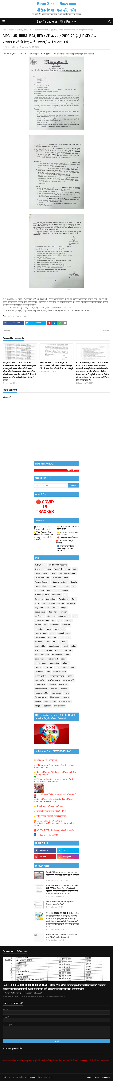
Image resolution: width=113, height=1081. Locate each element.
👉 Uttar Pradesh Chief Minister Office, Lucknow (43, 533)
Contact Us (106, 1077)
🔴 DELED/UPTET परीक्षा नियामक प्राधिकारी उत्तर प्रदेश (54, 830)
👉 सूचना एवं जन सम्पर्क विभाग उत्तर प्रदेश (43, 538)
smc (67, 655)
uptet (73, 667)
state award (39, 659)
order (55, 642)
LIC (61, 586)
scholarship (47, 650)
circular (18, 316)
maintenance (59, 629)
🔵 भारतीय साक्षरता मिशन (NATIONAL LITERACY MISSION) (65, 548)
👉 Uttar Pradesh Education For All (49, 806)
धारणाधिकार (52, 685)
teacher (38, 667)
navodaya (52, 638)
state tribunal (53, 659)
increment (66, 625)
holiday (38, 625)
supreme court (40, 663)
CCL (74, 569)
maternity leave (41, 633)
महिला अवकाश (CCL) (42, 693)
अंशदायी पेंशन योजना (59, 672)
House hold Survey (42, 586)
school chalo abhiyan (63, 650)
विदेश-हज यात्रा (54, 697)
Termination (63, 599)
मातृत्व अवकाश (56, 693)
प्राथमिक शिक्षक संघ (41, 689)
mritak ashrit (40, 638)
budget (63, 608)
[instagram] (68, 856)
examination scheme (62, 616)
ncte (68, 638)
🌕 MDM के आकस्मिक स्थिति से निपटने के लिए (68, 528)
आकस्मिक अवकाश (54, 680)
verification (39, 672)
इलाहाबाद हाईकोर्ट (68, 680)
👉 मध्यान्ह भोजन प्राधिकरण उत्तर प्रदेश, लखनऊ (68, 533)
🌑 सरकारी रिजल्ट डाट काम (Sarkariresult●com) (43, 528)
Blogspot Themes (47, 1077)
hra (45, 625)
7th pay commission (43, 569)
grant (60, 620)
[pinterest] (45, 856)
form (75, 616)
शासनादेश (38, 702)
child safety (52, 612)
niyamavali (39, 642)
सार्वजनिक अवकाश (64, 702)
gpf (53, 620)
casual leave (40, 612)
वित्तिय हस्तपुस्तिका (41, 697)
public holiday (40, 646)
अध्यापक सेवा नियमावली (57, 676)
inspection (39, 629)
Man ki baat (39, 591)
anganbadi (39, 608)
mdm (52, 633)
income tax (54, 625)
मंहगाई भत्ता (54, 689)
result (66, 646)
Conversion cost (41, 573)
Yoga (37, 603)
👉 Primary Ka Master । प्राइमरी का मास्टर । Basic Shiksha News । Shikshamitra (54, 780)
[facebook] (45, 850)
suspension (54, 663)
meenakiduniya (64, 633)
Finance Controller (42, 582)
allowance (71, 603)
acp (43, 603)
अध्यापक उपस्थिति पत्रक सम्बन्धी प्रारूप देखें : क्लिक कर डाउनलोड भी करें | (60, 902)
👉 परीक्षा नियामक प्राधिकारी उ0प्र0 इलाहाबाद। (50, 816)
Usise (11, 30)
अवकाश (70, 676)
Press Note (56, 595)
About (97, 1077)
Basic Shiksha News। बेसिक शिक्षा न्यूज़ (56, 21)
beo (9, 316)
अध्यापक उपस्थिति (40, 676)
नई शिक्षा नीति (63, 685)
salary (73, 646)
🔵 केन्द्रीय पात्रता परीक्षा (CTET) (46, 835)
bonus (55, 608)
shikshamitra (57, 655)
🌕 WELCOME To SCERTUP (45, 760)
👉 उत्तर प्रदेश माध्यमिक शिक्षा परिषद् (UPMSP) (50, 811)
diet (48, 616)
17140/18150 (40, 565)
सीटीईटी (37, 706)
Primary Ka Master (12, 47)
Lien (73, 586)
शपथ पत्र (66, 697)
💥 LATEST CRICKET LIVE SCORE (48, 821)
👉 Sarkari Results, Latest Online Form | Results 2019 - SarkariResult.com (54, 800)
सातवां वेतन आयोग (50, 702)
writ (48, 672)
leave (49, 629)
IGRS (54, 586)
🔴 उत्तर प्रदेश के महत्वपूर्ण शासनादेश (64, 542)
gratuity (68, 620)
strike (63, 659)
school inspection (42, 655)
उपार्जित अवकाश (40, 685)
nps (48, 642)
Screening (39, 599)
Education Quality (42, 578)
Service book (51, 599)
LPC (67, 586)
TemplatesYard (23, 1077)
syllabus (65, 663)
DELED (53, 573)
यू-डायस (66, 693)
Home (5, 30)
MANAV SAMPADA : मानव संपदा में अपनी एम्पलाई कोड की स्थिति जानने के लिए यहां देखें (61, 936)
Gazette (74, 582)
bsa (13, 316)
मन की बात (64, 689)
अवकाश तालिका (40, 680)
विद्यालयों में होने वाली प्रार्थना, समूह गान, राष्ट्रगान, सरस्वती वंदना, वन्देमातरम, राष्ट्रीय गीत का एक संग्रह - (62, 875)
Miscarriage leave (42, 595)
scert (37, 650)
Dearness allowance (67, 573)
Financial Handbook (60, 582)
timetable (48, 667)
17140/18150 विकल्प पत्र (58, 565)
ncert (61, 638)
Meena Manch (62, 591)
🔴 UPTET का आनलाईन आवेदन (67, 537)
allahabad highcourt (56, 603)
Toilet (74, 599)
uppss (65, 667)
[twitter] (68, 850)
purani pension (54, 646)
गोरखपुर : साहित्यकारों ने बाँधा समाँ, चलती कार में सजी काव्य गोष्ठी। (56, 794)
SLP (65, 595)
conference (39, 616)
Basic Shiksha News (62, 569)
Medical (50, 591)
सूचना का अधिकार (59, 706)
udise (57, 667)
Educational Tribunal (60, 578)
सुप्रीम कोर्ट (47, 706)
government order (42, 620)
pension (63, 642)
